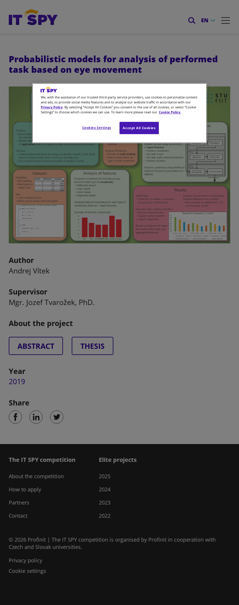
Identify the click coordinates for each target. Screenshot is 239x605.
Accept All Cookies (139, 128)
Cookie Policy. (170, 112)
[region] (119, 113)
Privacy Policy (52, 107)
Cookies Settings (96, 127)
